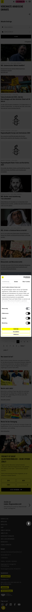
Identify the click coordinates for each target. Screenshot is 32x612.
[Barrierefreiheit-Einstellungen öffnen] (28, 523)
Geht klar (16, 329)
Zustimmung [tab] (5, 281)
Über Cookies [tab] (26, 281)
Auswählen (16, 331)
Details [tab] (16, 281)
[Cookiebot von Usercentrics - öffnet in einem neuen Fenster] (23, 277)
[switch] (28, 313)
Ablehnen (16, 334)
